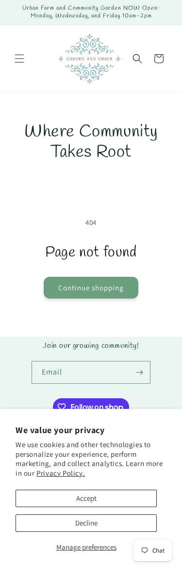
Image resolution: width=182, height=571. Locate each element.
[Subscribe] (139, 372)
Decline (86, 522)
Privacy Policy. (60, 473)
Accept (86, 498)
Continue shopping (91, 287)
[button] (19, 58)
